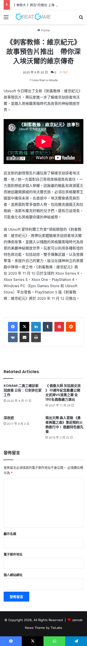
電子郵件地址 (13, 554)
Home (45, 30)
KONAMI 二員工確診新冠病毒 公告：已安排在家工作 (23, 390)
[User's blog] (31, 17)
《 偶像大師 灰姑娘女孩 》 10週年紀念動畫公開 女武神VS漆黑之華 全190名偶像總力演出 (63, 392)
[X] (24, 327)
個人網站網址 (13, 575)
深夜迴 (9, 417)
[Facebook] (13, 327)
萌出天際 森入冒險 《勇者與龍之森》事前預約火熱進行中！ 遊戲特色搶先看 (64, 424)
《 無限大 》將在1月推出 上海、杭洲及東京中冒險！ (49, 5)
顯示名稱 (10, 534)
